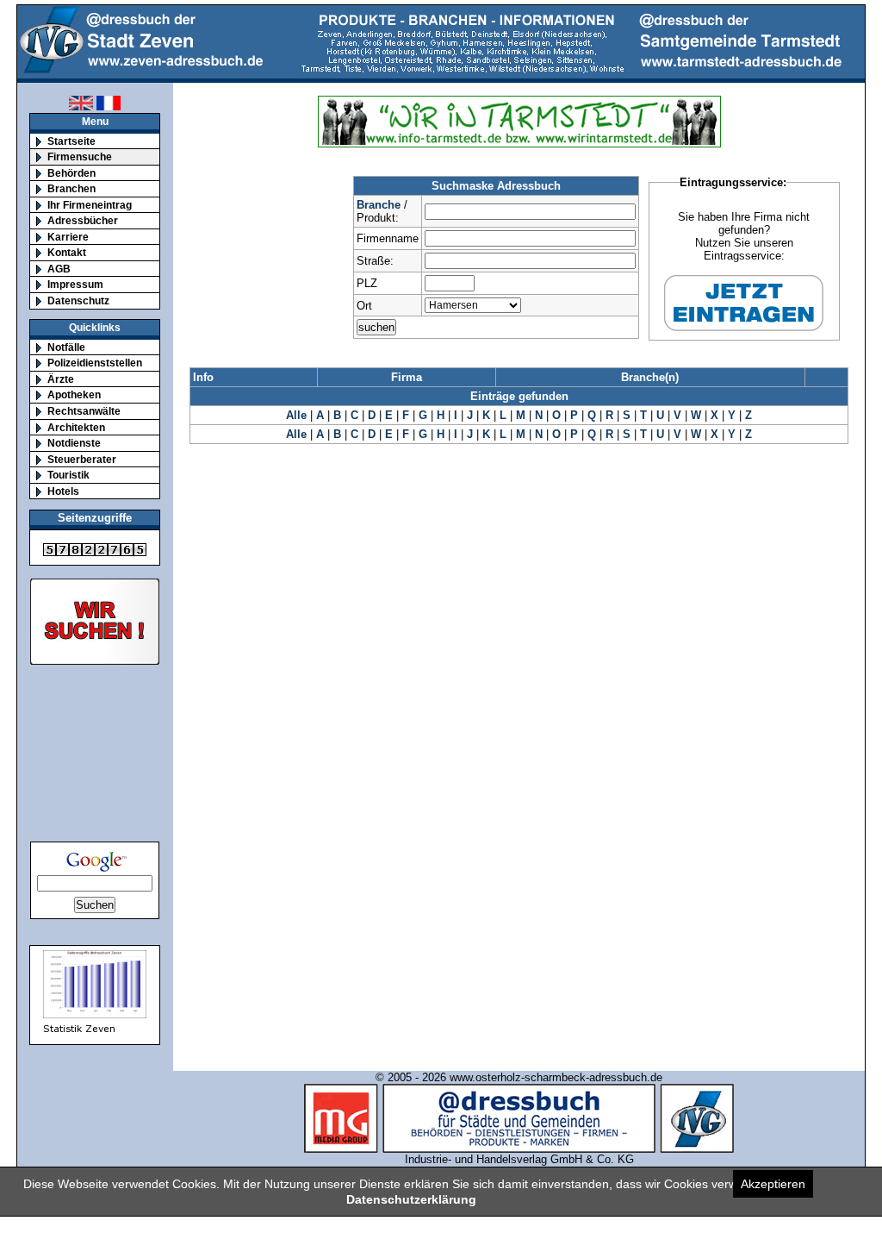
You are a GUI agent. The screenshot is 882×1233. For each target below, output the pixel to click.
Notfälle (66, 347)
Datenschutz (78, 300)
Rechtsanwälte (84, 410)
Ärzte (60, 379)
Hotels (63, 491)
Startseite (71, 141)
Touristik (68, 474)
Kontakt (66, 252)
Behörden (71, 172)
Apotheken (74, 394)
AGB (59, 268)
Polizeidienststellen (94, 362)
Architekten (76, 427)
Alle (296, 415)
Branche (379, 204)
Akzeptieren (773, 1184)
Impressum (75, 284)
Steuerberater (81, 459)
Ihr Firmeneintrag (89, 204)
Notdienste (74, 442)
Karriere (68, 236)
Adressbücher (82, 220)
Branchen (71, 188)
